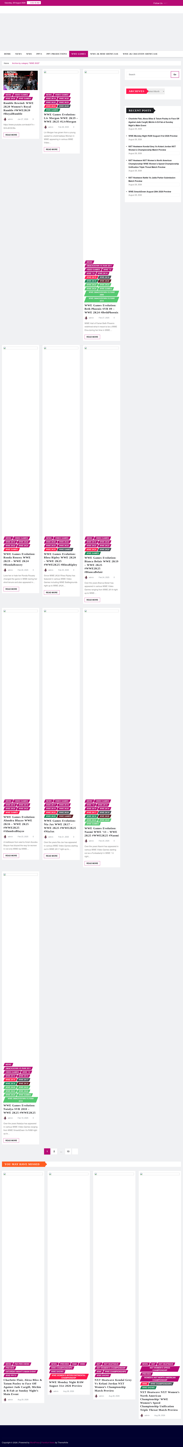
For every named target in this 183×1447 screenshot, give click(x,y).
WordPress (35, 1442)
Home (7, 54)
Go (175, 74)
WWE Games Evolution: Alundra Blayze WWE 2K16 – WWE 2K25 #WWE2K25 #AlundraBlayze (19, 824)
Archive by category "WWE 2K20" (26, 63)
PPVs (39, 54)
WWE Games (78, 54)
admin (10, 119)
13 (68, 1151)
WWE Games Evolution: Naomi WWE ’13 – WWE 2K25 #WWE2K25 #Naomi (102, 832)
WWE (29, 54)
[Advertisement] (91, 32)
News (18, 54)
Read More (11, 134)
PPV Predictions (57, 54)
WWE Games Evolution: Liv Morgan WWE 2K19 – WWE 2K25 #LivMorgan (61, 118)
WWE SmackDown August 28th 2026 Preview (149, 191)
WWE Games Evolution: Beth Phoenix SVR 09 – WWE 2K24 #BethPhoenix (101, 309)
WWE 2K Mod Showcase (104, 54)
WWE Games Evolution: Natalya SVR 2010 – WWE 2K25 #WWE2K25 (19, 1109)
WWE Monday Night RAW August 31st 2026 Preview (152, 135)
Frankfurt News (48, 1442)
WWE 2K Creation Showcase (140, 54)
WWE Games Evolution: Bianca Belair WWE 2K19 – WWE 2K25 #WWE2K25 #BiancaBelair (101, 564)
